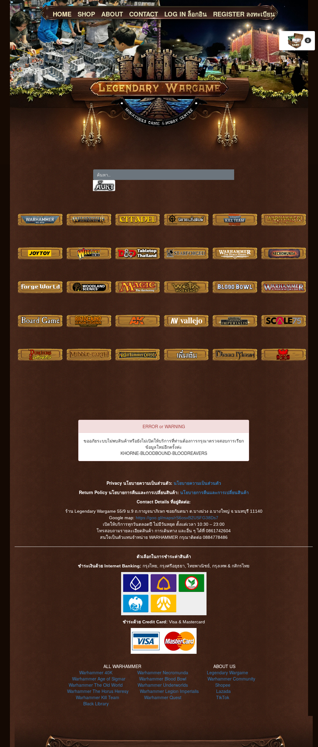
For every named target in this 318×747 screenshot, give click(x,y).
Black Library (96, 703)
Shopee (222, 685)
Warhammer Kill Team (97, 697)
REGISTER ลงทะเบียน (244, 13)
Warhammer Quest (162, 697)
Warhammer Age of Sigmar (98, 679)
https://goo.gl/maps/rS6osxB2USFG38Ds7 (177, 517)
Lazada (223, 691)
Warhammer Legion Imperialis (169, 691)
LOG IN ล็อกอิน (185, 13)
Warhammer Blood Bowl (162, 679)
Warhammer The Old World (96, 685)
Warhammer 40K (95, 672)
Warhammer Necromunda (162, 672)
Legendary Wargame (227, 672)
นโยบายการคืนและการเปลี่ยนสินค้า (214, 492)
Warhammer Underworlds (163, 685)
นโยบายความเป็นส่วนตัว (197, 483)
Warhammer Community (231, 679)
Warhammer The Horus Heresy (98, 691)
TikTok (222, 697)
